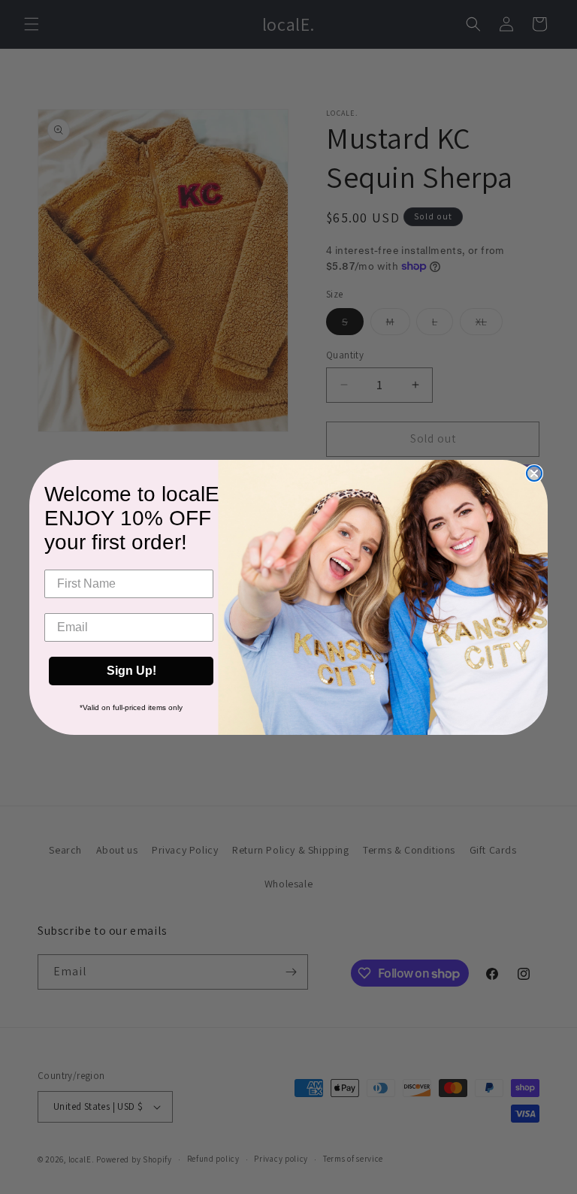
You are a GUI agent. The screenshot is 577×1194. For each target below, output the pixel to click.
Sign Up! (131, 670)
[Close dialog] (534, 473)
